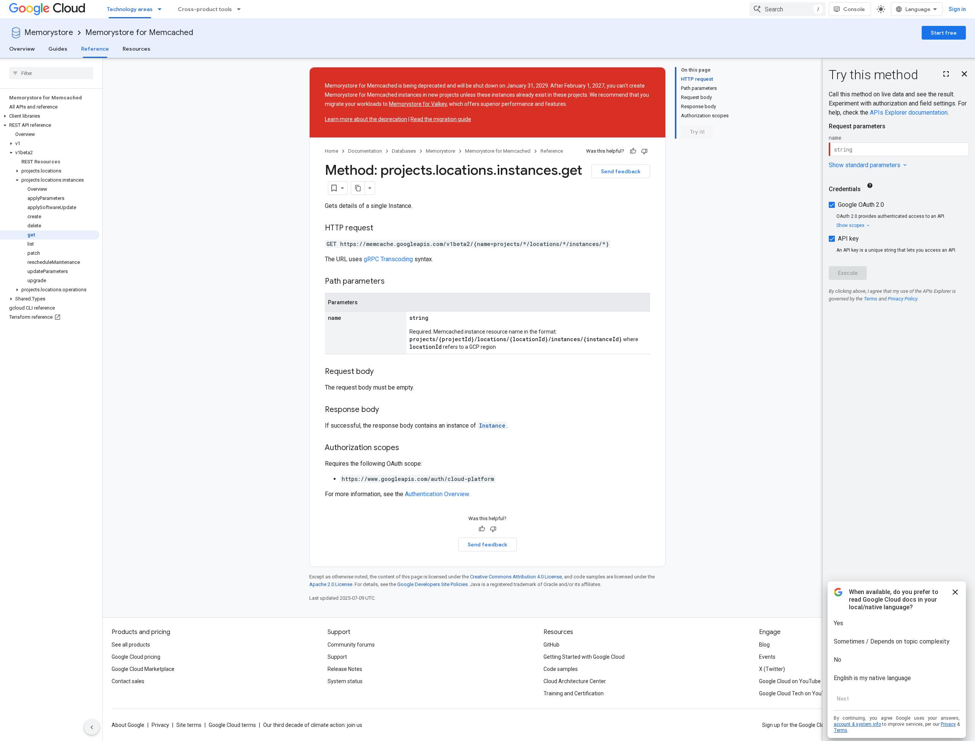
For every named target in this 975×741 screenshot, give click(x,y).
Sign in (957, 9)
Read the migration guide (441, 119)
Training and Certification (573, 693)
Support (337, 657)
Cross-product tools (205, 9)
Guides (57, 48)
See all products (131, 645)
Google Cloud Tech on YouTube (796, 693)
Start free (944, 32)
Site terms (188, 725)
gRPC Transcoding (388, 259)
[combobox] (788, 9)
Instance (492, 425)
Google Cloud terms (232, 725)
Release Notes (345, 669)
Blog (764, 645)
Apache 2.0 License (330, 584)
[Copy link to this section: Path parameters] (392, 281)
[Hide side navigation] (91, 727)
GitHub (551, 645)
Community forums (351, 645)
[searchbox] (51, 73)
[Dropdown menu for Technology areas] (162, 9)
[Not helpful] (644, 151)
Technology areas (130, 9)
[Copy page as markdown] (358, 188)
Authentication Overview (437, 494)
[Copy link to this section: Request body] (381, 372)
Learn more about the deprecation (366, 119)
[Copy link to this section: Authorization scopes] (406, 448)
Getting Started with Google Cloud (584, 657)
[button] (49, 116)
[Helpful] (633, 151)
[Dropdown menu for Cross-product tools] (241, 9)
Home (331, 151)
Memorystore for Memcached (139, 32)
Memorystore (48, 32)
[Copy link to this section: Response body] (386, 410)
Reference (95, 48)
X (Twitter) (772, 669)
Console (854, 9)
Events (767, 657)
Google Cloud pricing (136, 657)
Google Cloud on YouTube (790, 681)
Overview (22, 48)
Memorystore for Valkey (418, 104)
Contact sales (128, 681)
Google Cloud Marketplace (143, 669)
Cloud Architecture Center (574, 681)
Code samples (560, 669)
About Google (128, 725)
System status (345, 681)
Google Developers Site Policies (432, 584)
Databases (404, 151)
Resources (136, 48)
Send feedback (621, 171)
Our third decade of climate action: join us (312, 725)
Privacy (160, 725)
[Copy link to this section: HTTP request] (380, 228)
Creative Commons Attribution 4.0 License (516, 577)
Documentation (365, 151)
